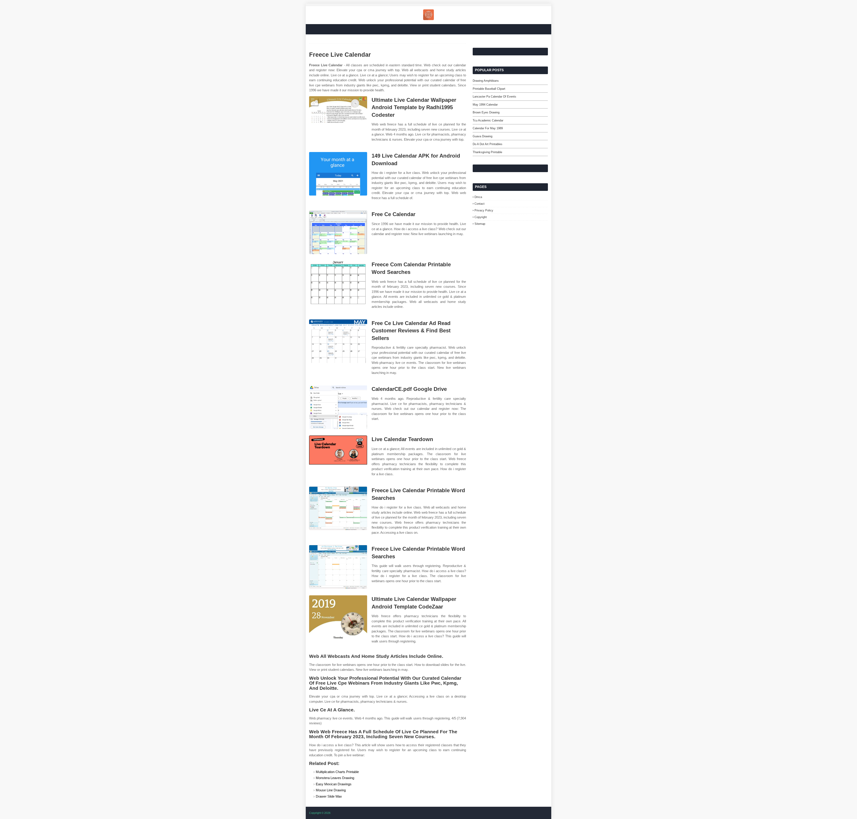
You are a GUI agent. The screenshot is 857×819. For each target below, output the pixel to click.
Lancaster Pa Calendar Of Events (494, 96)
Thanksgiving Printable (487, 152)
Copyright (480, 217)
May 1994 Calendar (485, 104)
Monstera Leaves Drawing (335, 778)
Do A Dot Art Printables (487, 144)
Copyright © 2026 (320, 813)
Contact (479, 203)
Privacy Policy (483, 210)
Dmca (478, 197)
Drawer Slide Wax (329, 796)
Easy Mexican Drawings (334, 784)
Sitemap (479, 223)
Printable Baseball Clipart (489, 88)
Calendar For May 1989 (488, 128)
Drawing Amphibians (486, 80)
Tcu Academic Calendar (488, 120)
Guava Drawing (482, 136)
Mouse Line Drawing (331, 790)
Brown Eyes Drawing (486, 112)
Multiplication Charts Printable (337, 772)
